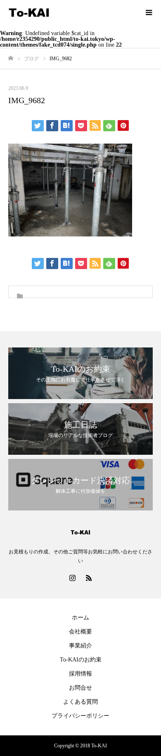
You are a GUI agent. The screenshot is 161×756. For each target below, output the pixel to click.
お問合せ (80, 688)
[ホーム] (10, 58)
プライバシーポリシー (80, 716)
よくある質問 (80, 702)
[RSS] (89, 578)
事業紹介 (80, 646)
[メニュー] (148, 12)
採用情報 (80, 674)
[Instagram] (72, 578)
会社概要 (80, 631)
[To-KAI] (72, 12)
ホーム (80, 617)
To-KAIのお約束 (81, 660)
